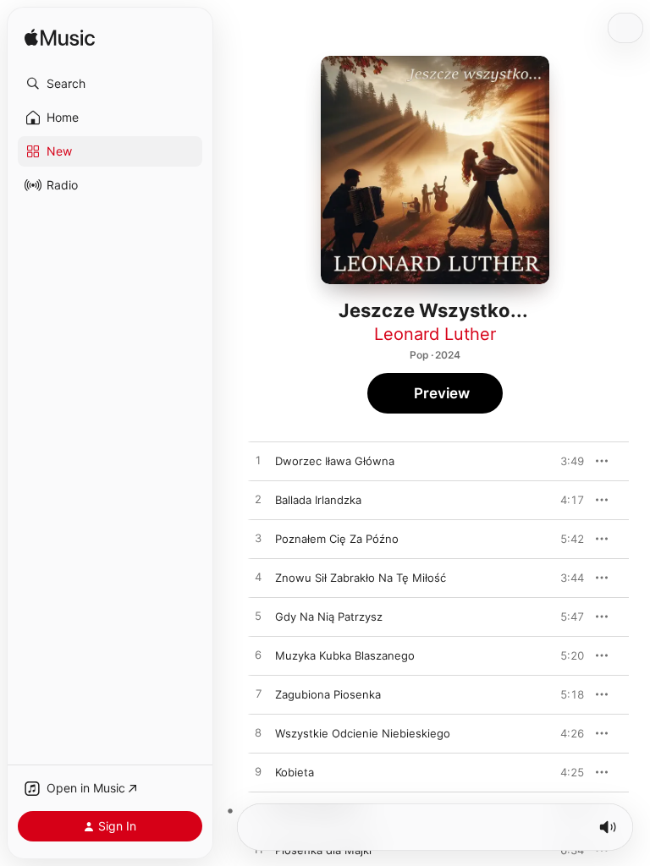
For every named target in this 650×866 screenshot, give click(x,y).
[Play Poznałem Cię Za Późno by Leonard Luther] (258, 538)
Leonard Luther (435, 334)
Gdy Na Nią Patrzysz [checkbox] (329, 616)
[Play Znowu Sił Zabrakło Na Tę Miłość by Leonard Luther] (258, 577)
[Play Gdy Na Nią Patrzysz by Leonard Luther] (258, 616)
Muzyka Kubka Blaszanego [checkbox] (345, 655)
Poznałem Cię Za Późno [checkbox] (337, 538)
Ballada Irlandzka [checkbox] (318, 500)
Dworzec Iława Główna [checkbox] (334, 461)
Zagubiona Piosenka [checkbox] (328, 694)
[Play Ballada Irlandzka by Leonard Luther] (258, 499)
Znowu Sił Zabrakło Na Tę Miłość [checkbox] (360, 577)
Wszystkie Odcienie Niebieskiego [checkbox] (362, 733)
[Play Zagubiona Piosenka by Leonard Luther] (258, 694)
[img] (60, 38)
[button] (110, 83)
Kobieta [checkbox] (294, 772)
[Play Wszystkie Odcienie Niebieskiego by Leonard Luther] (258, 733)
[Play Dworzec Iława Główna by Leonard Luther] (258, 461)
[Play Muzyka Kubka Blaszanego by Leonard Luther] (258, 655)
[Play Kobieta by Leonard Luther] (258, 772)
